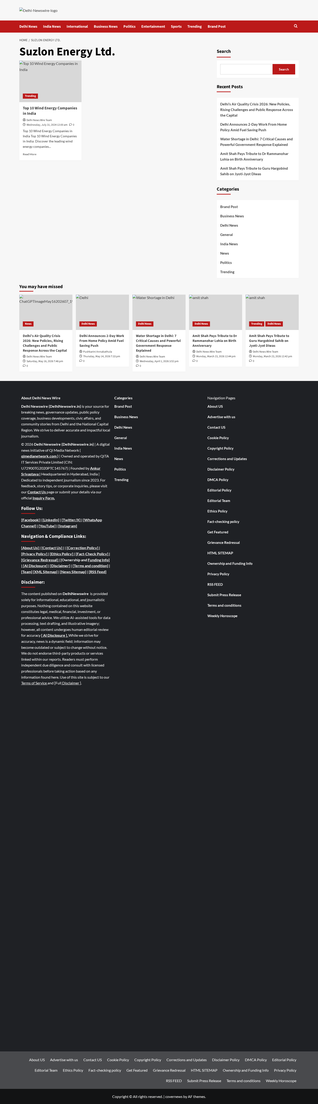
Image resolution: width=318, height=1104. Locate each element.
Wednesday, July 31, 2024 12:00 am (47, 125)
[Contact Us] (52, 547)
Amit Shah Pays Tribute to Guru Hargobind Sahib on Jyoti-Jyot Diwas (254, 171)
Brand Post (217, 26)
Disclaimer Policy (220, 469)
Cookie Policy (218, 438)
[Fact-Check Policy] (92, 554)
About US (215, 406)
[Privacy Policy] (34, 554)
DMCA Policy (217, 480)
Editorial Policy (219, 490)
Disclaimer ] (71, 683)
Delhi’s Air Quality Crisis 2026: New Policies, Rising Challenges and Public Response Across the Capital (256, 109)
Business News (106, 26)
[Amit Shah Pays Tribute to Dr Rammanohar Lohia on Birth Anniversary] (215, 312)
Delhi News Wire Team (39, 120)
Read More (29, 154)
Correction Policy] (83, 547)
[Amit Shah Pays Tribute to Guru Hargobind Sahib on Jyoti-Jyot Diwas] (272, 312)
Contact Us (37, 492)
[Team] (26, 571)
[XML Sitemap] (45, 571)
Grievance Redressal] (40, 560)
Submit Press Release (224, 595)
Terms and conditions (224, 605)
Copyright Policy (220, 448)
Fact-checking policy (223, 521)
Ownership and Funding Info (230, 563)
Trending (194, 26)
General (226, 234)
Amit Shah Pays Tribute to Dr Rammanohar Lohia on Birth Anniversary (254, 156)
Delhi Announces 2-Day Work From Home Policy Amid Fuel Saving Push (253, 127)
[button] (296, 26)
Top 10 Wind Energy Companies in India (50, 111)
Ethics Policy (217, 511)
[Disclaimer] (60, 565)
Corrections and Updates (227, 459)
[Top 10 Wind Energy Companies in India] (50, 81)
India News (52, 26)
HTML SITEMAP (220, 553)
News (224, 253)
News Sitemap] (73, 571)
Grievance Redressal (223, 542)
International (77, 26)
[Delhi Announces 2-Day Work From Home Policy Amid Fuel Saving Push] (102, 312)
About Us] (31, 547)
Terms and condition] (91, 565)
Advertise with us (221, 417)
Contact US (216, 427)
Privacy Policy (218, 574)
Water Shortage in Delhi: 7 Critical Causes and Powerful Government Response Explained (256, 142)
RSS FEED (215, 584)
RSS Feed (97, 571)
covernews (174, 1096)
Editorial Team (218, 500)
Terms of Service (34, 683)
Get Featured (217, 532)
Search (224, 51)
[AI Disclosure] (34, 565)
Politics (129, 26)
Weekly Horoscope (222, 616)
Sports (176, 26)
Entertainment (153, 26)
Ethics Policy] (62, 554)
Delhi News (28, 26)
